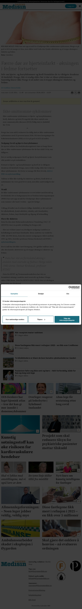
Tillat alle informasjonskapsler (67, 319)
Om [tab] (67, 293)
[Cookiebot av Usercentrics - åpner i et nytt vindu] (70, 287)
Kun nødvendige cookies (15, 319)
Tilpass (39, 319)
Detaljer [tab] (41, 293)
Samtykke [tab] (14, 293)
